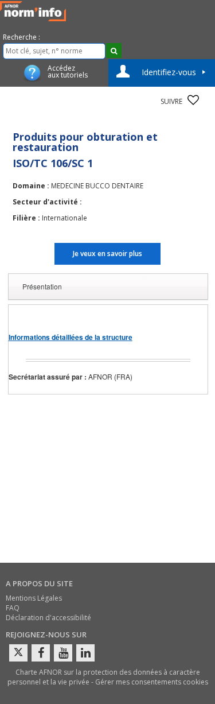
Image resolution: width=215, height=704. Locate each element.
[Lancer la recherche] (113, 50)
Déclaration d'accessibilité (48, 617)
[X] (18, 653)
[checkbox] (193, 100)
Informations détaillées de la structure (70, 337)
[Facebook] (41, 653)
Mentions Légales (34, 598)
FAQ (12, 608)
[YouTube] (63, 653)
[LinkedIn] (85, 653)
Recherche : (21, 37)
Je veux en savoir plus (107, 253)
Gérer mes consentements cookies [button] (151, 682)
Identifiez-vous (169, 72)
